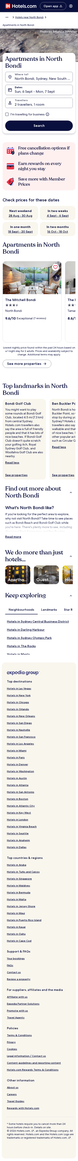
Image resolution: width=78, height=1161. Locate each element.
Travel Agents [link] (15, 1017)
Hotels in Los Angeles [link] (20, 743)
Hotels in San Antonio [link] (20, 792)
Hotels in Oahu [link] (16, 933)
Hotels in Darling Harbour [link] (26, 630)
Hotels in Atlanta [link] (17, 785)
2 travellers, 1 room (29, 104)
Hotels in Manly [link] (18, 654)
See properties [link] (16, 475)
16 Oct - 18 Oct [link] (57, 232)
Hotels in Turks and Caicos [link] (23, 871)
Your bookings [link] (16, 958)
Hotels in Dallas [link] (16, 847)
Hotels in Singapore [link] (19, 878)
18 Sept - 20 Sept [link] (20, 232)
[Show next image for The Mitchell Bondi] (56, 277)
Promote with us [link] (17, 1010)
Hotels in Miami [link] (16, 750)
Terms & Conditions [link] (19, 1035)
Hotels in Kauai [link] (16, 927)
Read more (13, 537)
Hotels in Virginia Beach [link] (22, 826)
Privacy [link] (11, 1042)
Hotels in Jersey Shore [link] (21, 906)
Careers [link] (12, 1094)
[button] (39, 492)
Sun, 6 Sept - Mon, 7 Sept (35, 91)
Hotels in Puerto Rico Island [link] (24, 920)
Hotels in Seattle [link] (18, 833)
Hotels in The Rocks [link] (21, 646)
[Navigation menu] (70, 6)
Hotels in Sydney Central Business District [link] (38, 621)
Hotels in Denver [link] (17, 764)
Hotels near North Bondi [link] (29, 17)
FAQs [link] (10, 965)
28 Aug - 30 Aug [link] (20, 216)
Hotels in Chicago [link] (18, 702)
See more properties (24, 364)
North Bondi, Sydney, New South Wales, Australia (44, 78)
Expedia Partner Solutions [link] (23, 1003)
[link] (55, 267)
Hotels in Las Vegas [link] (19, 688)
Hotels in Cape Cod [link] (19, 940)
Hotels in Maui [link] (16, 913)
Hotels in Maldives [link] (18, 885)
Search (39, 126)
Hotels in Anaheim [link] (18, 840)
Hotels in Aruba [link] (16, 864)
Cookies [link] (12, 1049)
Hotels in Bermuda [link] (18, 892)
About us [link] (12, 1087)
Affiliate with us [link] (17, 996)
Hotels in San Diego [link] (19, 723)
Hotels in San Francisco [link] (21, 736)
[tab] (21, 609)
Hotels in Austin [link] (17, 778)
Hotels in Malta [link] (16, 899)
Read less (12, 462)
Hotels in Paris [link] (16, 757)
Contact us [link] (14, 972)
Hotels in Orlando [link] (18, 709)
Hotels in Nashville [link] (18, 729)
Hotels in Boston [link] (17, 798)
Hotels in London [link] (17, 819)
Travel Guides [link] (15, 1101)
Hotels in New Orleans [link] (21, 716)
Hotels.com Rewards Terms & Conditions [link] (32, 1069)
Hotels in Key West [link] (19, 812)
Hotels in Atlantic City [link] (21, 805)
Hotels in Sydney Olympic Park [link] (29, 638)
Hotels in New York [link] (19, 695)
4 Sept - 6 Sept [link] (58, 216)
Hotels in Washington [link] (20, 771)
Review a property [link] (18, 979)
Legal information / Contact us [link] (26, 1055)
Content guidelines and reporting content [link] (34, 1062)
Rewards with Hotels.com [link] (23, 1108)
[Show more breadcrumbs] (7, 17)
